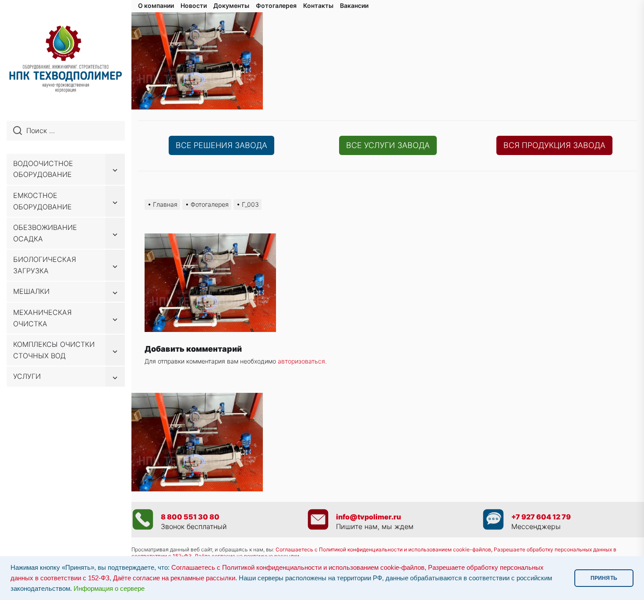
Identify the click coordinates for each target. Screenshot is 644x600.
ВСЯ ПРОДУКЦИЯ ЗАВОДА (554, 145)
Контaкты (318, 5)
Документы (231, 5)
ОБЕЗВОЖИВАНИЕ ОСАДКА (45, 233)
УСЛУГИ (27, 376)
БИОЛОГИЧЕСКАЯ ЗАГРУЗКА (44, 265)
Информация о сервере (109, 588)
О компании (156, 5)
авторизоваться (301, 361)
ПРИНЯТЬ (604, 578)
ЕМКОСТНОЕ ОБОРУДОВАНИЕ (42, 201)
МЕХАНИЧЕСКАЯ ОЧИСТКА (42, 318)
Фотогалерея (276, 5)
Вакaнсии (354, 5)
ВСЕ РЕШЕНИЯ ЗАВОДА (221, 145)
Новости (193, 5)
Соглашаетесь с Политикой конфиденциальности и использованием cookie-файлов (383, 549)
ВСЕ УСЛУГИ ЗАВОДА (388, 145)
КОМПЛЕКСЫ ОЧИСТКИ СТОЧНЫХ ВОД (54, 350)
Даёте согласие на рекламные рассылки (174, 578)
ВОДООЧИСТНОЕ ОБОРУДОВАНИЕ (43, 169)
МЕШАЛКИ (31, 291)
